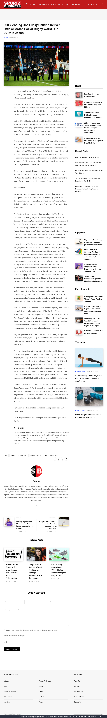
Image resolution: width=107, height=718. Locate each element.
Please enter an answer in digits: (14, 635)
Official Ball (22, 455)
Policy (41, 702)
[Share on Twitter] (6, 102)
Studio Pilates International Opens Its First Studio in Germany (93, 279)
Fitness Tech (80, 371)
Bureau (36, 481)
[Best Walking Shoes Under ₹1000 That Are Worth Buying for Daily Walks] (59, 554)
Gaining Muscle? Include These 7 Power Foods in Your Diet (93, 299)
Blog (5, 686)
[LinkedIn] (6, 108)
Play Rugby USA (36, 455)
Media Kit (77, 686)
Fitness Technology (45, 681)
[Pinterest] (66, 459)
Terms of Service (79, 697)
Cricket (41, 691)
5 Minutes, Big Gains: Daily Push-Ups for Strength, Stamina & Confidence (88, 378)
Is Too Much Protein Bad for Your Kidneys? (93, 332)
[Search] (101, 4)
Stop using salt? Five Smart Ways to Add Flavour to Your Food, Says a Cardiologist (92, 322)
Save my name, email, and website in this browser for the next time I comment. (32, 630)
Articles (6, 681)
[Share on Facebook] (6, 97)
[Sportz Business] (12, 4)
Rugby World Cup (51, 455)
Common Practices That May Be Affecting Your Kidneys (93, 104)
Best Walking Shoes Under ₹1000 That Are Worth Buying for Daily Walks (58, 569)
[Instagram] (6, 119)
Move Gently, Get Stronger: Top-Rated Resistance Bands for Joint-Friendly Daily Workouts (92, 254)
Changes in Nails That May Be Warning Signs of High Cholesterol (93, 140)
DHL (6, 455)
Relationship (8, 697)
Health (41, 686)
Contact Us (77, 702)
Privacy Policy (78, 691)
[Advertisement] (53, 14)
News (6, 37)
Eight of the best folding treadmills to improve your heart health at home (93, 242)
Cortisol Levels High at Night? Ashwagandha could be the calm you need (92, 309)
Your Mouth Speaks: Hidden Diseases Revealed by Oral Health (93, 115)
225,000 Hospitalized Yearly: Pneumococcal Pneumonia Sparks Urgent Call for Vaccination (92, 128)
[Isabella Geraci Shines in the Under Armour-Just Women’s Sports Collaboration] (13, 554)
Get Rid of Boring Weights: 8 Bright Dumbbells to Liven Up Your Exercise (92, 267)
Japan (13, 455)
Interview (7, 702)
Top (102, 714)
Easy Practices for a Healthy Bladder (91, 95)
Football (41, 697)
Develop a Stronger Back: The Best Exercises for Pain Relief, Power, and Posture (87, 188)
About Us (77, 681)
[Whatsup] (6, 114)
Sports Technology (10, 691)
